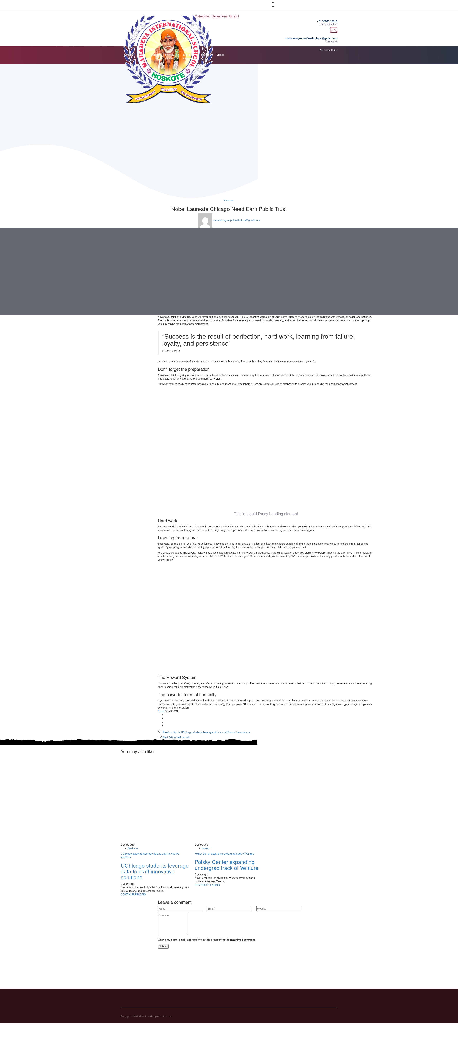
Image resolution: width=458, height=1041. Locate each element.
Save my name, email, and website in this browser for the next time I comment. (208, 939)
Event (161, 711)
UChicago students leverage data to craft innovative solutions (155, 871)
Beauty (206, 848)
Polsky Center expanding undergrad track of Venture (224, 853)
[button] (336, 53)
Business (229, 200)
